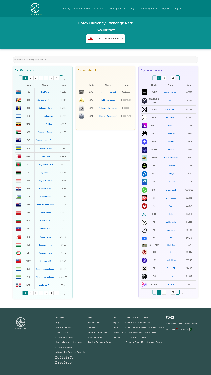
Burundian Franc (45, 253)
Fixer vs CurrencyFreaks (136, 317)
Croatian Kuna (45, 189)
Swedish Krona (45, 148)
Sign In (178, 8)
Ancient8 (171, 166)
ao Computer (171, 222)
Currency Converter (64, 337)
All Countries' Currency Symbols (70, 352)
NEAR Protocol (171, 109)
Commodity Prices (148, 8)
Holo (171, 214)
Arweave (171, 230)
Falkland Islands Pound (45, 140)
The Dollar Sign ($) (64, 357)
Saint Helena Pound (45, 205)
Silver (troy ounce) (108, 92)
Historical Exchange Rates (99, 342)
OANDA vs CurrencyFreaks (137, 322)
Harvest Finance (171, 158)
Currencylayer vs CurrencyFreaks (140, 332)
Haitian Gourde (45, 229)
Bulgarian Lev (45, 221)
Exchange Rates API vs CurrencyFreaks (143, 342)
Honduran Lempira (45, 116)
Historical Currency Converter (68, 342)
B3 (171, 238)
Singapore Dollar (45, 180)
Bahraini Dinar (45, 237)
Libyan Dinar (45, 172)
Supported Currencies (97, 332)
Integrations (92, 327)
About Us (59, 317)
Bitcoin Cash (171, 190)
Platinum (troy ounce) (108, 116)
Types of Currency (63, 362)
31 (173, 78)
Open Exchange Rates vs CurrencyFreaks (144, 327)
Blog (132, 8)
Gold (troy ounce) (108, 100)
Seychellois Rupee (45, 100)
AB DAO (171, 182)
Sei (171, 252)
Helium (171, 141)
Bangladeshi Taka (45, 164)
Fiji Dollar (45, 92)
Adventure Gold (170, 92)
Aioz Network (171, 117)
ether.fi (171, 150)
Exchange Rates (117, 8)
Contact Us (118, 332)
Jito (171, 276)
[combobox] (105, 38)
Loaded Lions (171, 260)
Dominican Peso (45, 285)
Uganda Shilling (45, 124)
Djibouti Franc (45, 197)
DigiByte (171, 174)
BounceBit (171, 268)
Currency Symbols (63, 347)
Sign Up (166, 8)
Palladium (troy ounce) (108, 108)
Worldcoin (171, 133)
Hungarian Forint (45, 245)
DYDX (171, 101)
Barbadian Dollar (45, 108)
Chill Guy (171, 245)
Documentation (82, 8)
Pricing (66, 8)
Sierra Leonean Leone (45, 269)
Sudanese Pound (45, 132)
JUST (171, 206)
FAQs (115, 327)
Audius (171, 125)
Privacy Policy (61, 332)
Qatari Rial (45, 156)
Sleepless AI (171, 198)
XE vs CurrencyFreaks (135, 337)
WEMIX (171, 284)
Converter (99, 8)
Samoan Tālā (45, 261)
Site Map (117, 337)
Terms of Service (63, 327)
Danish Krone (45, 213)
